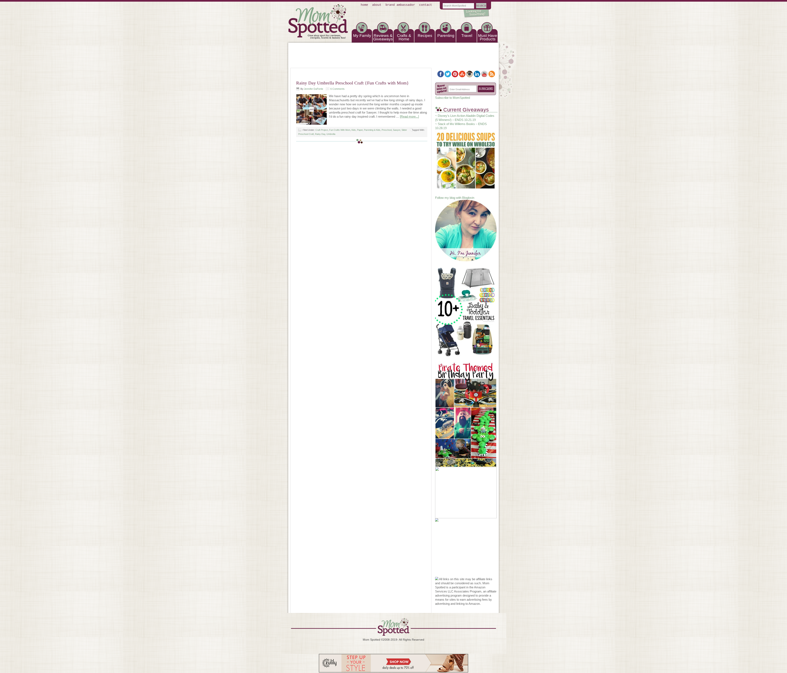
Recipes (425, 35)
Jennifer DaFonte (313, 89)
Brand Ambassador (400, 5)
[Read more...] (409, 116)
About (376, 5)
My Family (362, 35)
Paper (360, 130)
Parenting (445, 35)
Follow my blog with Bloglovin (454, 197)
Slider (404, 130)
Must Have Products (487, 37)
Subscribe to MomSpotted (452, 97)
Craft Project (321, 130)
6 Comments (337, 89)
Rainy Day (320, 134)
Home (364, 5)
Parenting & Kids (372, 130)
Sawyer (396, 130)
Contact (425, 5)
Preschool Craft (306, 134)
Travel (466, 35)
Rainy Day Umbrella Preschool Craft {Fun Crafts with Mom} (352, 82)
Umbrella (330, 134)
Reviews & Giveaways (383, 37)
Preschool (387, 130)
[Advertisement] (466, 551)
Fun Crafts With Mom (339, 130)
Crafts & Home (404, 37)
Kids (353, 130)
